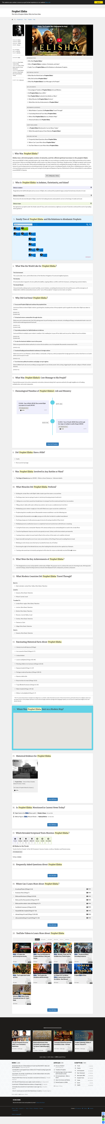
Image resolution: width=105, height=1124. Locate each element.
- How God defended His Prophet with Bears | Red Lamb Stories (42, 956)
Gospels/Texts (80, 1077)
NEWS (16, 1063)
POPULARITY (43, 939)
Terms (27, 1108)
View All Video (52, 1010)
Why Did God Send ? (37, 78)
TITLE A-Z (61, 939)
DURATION (67, 939)
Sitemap (41, 1108)
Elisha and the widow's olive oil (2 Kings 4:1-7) (27, 903)
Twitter (85, 1108)
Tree (25, 19)
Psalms (79, 1068)
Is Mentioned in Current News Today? (43, 128)
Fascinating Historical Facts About (42, 113)
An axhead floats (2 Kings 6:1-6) (24, 889)
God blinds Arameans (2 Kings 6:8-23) (25, 907)
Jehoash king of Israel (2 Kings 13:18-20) (26, 914)
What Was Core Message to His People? (44, 81)
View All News (52, 824)
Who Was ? (35, 61)
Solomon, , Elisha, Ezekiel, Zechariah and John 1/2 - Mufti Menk (21, 998)
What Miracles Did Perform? (41, 99)
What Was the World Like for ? (40, 75)
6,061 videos (51, 1057)
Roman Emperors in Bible (62, 1082)
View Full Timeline (52, 444)
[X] (103, 1116)
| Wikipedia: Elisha (24, 408)
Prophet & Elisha (80, 975)
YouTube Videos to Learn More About (43, 145)
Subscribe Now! (40, 1102)
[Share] (103, 1122)
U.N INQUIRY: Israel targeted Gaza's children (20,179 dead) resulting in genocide (31, 1069)
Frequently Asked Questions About (43, 139)
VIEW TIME (56, 939)
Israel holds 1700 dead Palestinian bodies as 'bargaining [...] (27, 1084)
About (13, 1108)
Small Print (15, 1110)
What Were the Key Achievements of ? (44, 102)
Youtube (91, 1108)
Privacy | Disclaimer (34, 1108)
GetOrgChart (88, 257)
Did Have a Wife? (37, 93)
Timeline (30, 19)
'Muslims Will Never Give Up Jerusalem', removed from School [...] (29, 1077)
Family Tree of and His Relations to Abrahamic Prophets (47, 67)
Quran (78, 1082)
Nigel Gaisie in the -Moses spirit (25, 813)
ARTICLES (58, 1063)
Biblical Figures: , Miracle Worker (26, 816)
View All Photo (52, 799)
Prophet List (20, 19)
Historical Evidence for (39, 119)
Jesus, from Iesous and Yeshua (63, 1080)
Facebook (78, 1108)
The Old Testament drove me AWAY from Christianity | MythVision (20, 1044)
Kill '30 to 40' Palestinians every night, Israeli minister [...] (26, 1082)
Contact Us (21, 1108)
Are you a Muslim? (60, 1065)
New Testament (81, 1073)
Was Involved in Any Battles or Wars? (42, 96)
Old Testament (80, 1070)
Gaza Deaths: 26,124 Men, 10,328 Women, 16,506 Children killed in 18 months (31, 1073)
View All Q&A (52, 875)
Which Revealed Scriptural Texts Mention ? (45, 131)
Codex (78, 1080)
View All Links (52, 925)
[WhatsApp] (103, 1119)
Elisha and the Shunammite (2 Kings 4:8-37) (27, 900)
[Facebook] (103, 1113)
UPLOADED (50, 939)
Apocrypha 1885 (81, 1075)
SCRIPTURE (80, 1063)
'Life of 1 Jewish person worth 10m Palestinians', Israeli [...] (27, 1091)
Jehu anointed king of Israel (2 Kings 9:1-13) (27, 918)
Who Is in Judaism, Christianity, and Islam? (44, 64)
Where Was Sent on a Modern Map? (43, 116)
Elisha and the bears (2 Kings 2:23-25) (25, 896)
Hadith (78, 1085)
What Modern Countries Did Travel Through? (46, 110)
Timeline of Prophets (61, 1069)
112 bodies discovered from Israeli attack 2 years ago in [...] (27, 1086)
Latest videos (43, 1057)
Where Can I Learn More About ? (42, 142)
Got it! (98, 2)
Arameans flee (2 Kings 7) (22, 892)
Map (34, 19)
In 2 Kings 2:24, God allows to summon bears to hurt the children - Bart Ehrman (62, 977)
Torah (78, 1065)
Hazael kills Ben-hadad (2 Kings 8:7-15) (26, 910)
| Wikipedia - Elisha (53, 176)
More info (47, 2)
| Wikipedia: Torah (18, 851)
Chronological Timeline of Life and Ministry (44, 90)
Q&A (17, 1108)
